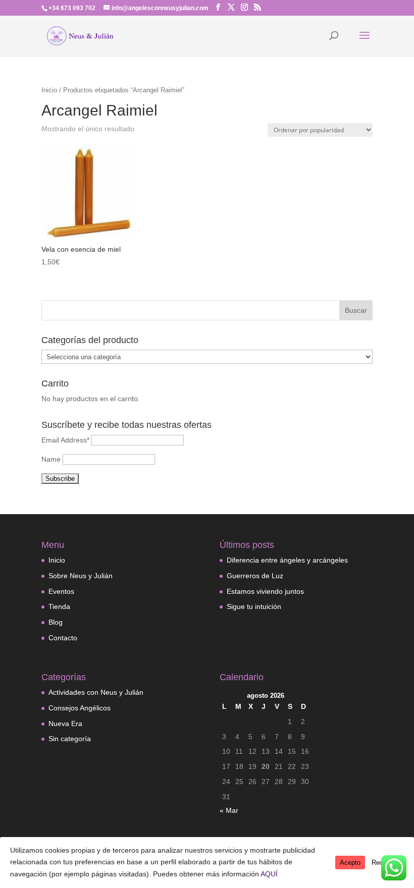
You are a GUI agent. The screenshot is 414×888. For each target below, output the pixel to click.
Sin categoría (69, 739)
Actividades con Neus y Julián (95, 692)
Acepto (350, 862)
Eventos (61, 591)
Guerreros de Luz (255, 576)
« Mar (229, 810)
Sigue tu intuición (254, 606)
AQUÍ (269, 874)
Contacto (62, 638)
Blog (55, 622)
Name (51, 459)
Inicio (49, 90)
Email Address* (65, 440)
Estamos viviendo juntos (265, 591)
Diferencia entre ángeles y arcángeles (287, 560)
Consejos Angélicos (79, 708)
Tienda (59, 606)
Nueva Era (65, 723)
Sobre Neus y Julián (80, 576)
